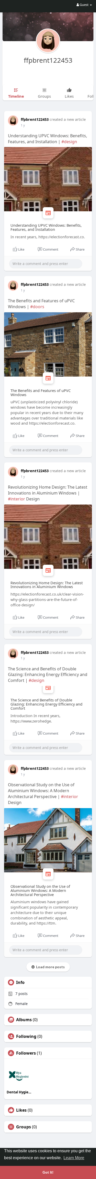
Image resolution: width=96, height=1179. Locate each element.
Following (26, 1036)
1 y (23, 125)
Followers (26, 1053)
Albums (24, 1020)
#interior (16, 499)
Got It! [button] (48, 1172)
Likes (21, 1110)
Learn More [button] (73, 1158)
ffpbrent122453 (48, 60)
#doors (37, 306)
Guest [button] (84, 4)
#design (69, 141)
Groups (23, 1127)
